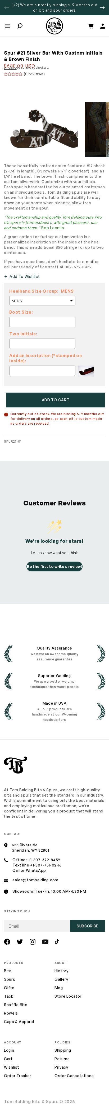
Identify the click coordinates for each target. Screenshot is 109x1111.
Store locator (67, 996)
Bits (8, 970)
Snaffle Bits (15, 1004)
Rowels (11, 1013)
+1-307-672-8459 (44, 859)
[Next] (102, 7)
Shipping (10, 67)
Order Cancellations (74, 1075)
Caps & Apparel (19, 1021)
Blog (58, 987)
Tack (8, 996)
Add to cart (56, 400)
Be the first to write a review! (54, 566)
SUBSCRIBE (87, 926)
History (61, 970)
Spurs (9, 979)
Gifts (9, 987)
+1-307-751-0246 (46, 865)
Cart (8, 1058)
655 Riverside (25, 845)
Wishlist (11, 1067)
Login (9, 1050)
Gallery (61, 979)
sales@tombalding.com (35, 880)
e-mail (88, 261)
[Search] (19, 26)
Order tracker (17, 1075)
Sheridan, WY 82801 (30, 850)
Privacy (61, 1067)
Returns (62, 1058)
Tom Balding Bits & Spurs (31, 1101)
